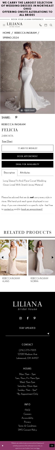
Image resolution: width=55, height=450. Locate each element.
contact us (9, 209)
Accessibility (27, 417)
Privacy (27, 421)
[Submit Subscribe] (47, 334)
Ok (52, 445)
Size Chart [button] (7, 141)
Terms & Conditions (27, 425)
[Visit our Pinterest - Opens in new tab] (34, 318)
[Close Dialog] (3, 445)
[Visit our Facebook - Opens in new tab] (28, 318)
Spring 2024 (11, 37)
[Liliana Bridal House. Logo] (14, 25)
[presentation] (29, 257)
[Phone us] (40, 24)
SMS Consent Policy (27, 429)
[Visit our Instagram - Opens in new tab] (20, 318)
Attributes (25, 172)
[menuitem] (4, 24)
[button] (4, 24)
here (38, 448)
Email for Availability (27, 164)
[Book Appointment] (45, 24)
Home (6, 32)
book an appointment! (32, 209)
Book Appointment (27, 156)
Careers (27, 413)
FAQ (27, 409)
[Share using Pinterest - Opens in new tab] (16, 117)
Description (9, 172)
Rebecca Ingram (26, 32)
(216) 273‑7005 (27, 350)
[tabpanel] (27, 77)
